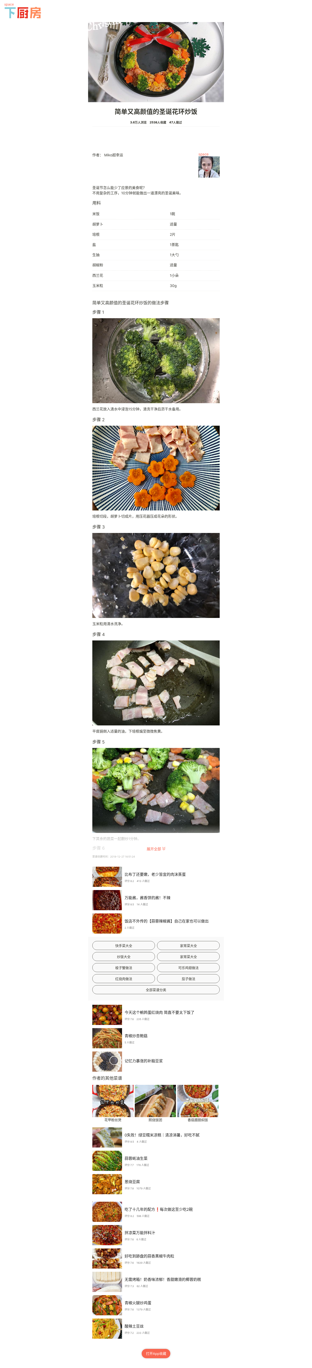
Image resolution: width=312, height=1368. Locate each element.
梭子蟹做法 (123, 968)
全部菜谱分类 (156, 990)
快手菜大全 (123, 946)
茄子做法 (188, 979)
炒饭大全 (124, 957)
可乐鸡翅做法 (188, 968)
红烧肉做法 (123, 979)
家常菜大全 (188, 946)
